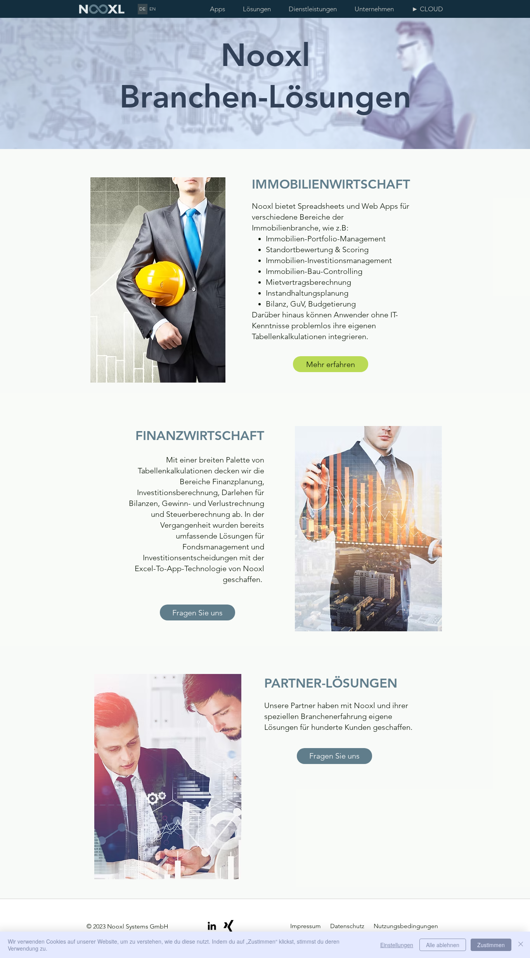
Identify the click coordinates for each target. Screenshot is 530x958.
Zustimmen (491, 945)
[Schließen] (520, 945)
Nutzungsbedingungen (406, 926)
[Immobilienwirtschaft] (158, 280)
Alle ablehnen (442, 945)
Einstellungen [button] (396, 945)
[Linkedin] (212, 926)
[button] (260, 9)
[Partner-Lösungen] (167, 776)
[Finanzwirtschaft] (368, 528)
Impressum (306, 926)
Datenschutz (346, 926)
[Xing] (228, 926)
